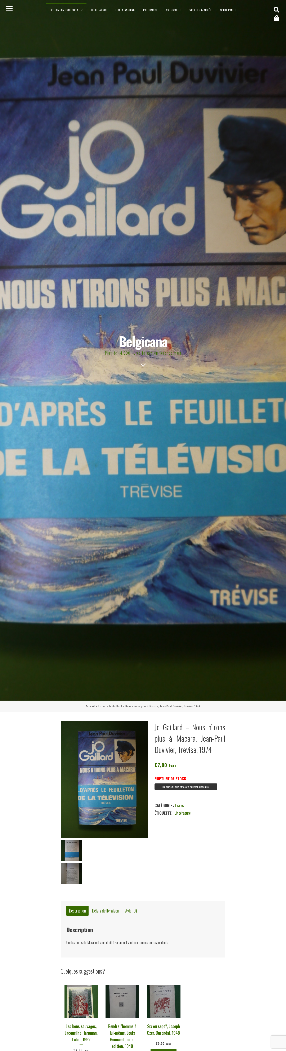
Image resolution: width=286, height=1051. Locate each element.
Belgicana (143, 341)
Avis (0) (131, 910)
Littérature (99, 10)
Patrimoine (150, 10)
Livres (102, 706)
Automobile (173, 10)
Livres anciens (125, 10)
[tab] (77, 910)
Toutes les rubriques (64, 10)
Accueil (90, 706)
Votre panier (228, 10)
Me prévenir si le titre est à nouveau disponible (186, 786)
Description (77, 910)
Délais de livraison (105, 910)
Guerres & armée (200, 10)
